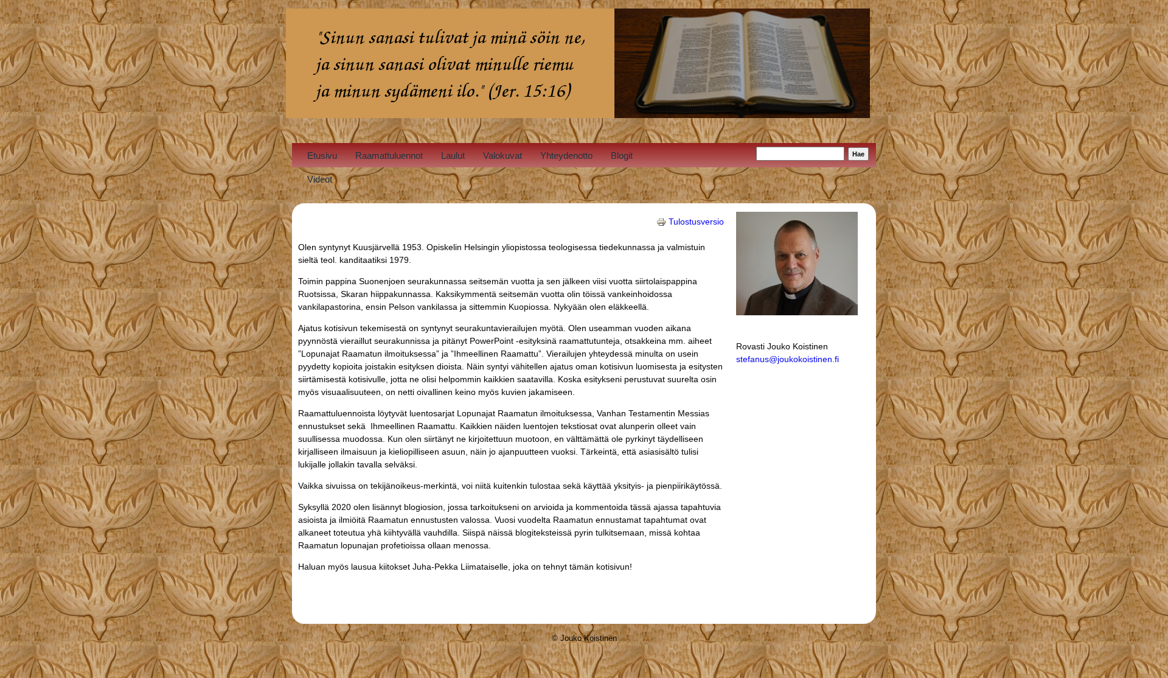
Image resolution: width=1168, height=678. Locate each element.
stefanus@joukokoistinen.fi (787, 359)
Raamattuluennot (389, 155)
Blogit (622, 155)
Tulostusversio (696, 221)
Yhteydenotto (566, 155)
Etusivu (322, 155)
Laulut (453, 155)
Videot (319, 179)
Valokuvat (502, 155)
